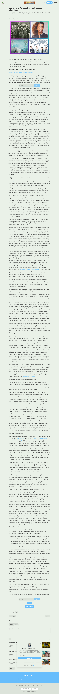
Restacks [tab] (16, 624)
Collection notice (39, 685)
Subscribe (49, 2)
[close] (40, 644)
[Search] (42, 2)
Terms (34, 685)
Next (47, 616)
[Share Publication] (45, 2)
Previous (13, 616)
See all (10, 668)
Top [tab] (10, 639)
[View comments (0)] (14, 19)
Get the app (35, 688)
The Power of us (20, 438)
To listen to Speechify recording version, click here (21, 72)
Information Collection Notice (29, 662)
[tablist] (13, 624)
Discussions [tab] (17, 639)
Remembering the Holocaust (29, 377)
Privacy (31, 685)
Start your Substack (26, 688)
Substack (24, 691)
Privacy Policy (38, 662)
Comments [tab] (11, 624)
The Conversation (36, 269)
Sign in (55, 2)
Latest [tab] (13, 639)
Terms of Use (35, 660)
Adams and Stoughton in (26, 269)
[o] (46, 662)
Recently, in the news (14, 182)
